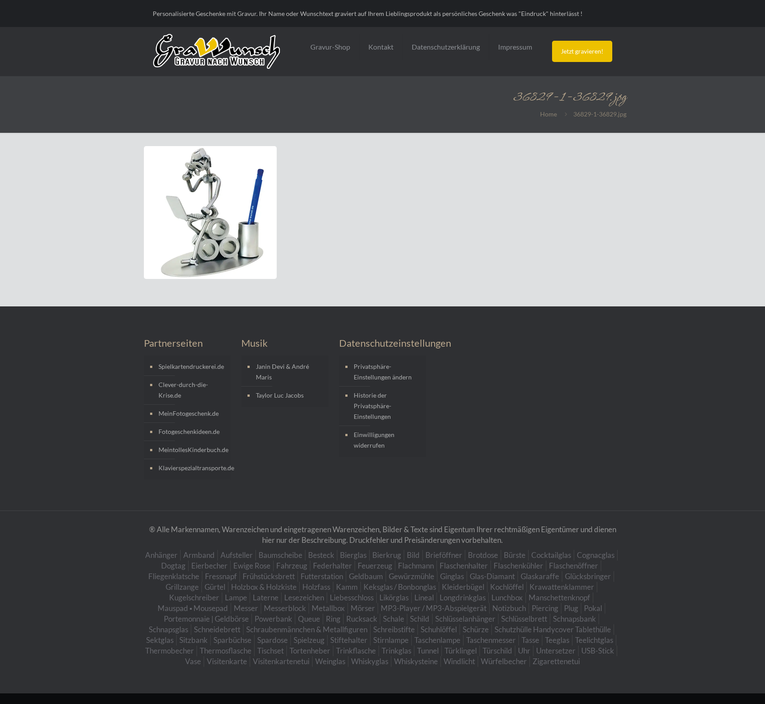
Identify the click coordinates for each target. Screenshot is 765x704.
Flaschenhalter (464, 565)
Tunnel (428, 650)
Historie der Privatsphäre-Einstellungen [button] (372, 405)
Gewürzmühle (411, 576)
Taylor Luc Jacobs (280, 395)
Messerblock (285, 608)
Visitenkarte (227, 661)
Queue (309, 618)
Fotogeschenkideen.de (189, 431)
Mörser (363, 608)
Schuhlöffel (439, 629)
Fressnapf (221, 576)
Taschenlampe (437, 640)
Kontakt (381, 47)
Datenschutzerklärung (446, 47)
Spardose (272, 640)
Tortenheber (310, 650)
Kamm (347, 587)
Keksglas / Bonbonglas (399, 587)
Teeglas (557, 640)
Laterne (265, 597)
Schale (393, 618)
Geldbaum (366, 576)
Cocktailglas (551, 555)
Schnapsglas (168, 629)
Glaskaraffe (540, 576)
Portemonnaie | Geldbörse (206, 618)
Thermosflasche (225, 650)
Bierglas (353, 555)
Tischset (270, 650)
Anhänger (161, 555)
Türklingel (460, 650)
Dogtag (173, 565)
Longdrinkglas (463, 597)
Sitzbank (193, 640)
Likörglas (394, 597)
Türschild (497, 650)
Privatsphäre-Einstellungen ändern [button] (383, 372)
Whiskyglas (369, 661)
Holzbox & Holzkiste (264, 587)
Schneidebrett (217, 629)
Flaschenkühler (518, 565)
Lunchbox (507, 597)
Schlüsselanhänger (465, 618)
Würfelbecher (504, 661)
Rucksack (361, 618)
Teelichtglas (594, 640)
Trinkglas (396, 650)
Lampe (236, 597)
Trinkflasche (356, 650)
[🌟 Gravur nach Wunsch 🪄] (216, 51)
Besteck (321, 555)
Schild (419, 618)
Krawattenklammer (561, 587)
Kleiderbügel (463, 587)
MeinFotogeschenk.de (188, 413)
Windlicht (459, 661)
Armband (199, 555)
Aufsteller (236, 555)
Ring (333, 618)
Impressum (515, 47)
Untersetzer (556, 650)
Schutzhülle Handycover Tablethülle (553, 629)
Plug (571, 608)
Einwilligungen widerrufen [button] (374, 440)
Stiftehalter (348, 640)
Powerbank (273, 618)
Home (548, 114)
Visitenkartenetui (281, 661)
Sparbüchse (232, 640)
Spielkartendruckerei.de (191, 366)
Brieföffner (443, 555)
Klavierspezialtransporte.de (192, 468)
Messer (246, 608)
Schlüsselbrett (524, 618)
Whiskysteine (416, 661)
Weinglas (330, 661)
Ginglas (452, 576)
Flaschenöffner (573, 565)
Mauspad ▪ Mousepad (193, 608)
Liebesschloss (352, 597)
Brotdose (483, 555)
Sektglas (160, 640)
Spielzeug (309, 640)
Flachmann (416, 565)
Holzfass (316, 587)
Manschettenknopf (559, 597)
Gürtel (215, 587)
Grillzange (182, 587)
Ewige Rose (251, 565)
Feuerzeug (375, 565)
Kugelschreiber (194, 597)
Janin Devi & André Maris (282, 372)
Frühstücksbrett (269, 576)
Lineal (424, 597)
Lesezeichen (304, 597)
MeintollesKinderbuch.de (192, 449)
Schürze (476, 629)
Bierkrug (386, 555)
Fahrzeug (291, 565)
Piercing (545, 608)
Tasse (530, 640)
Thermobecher (169, 650)
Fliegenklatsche (173, 576)
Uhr (524, 650)
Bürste (514, 555)
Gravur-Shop (330, 47)
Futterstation (322, 576)
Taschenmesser (491, 640)
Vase (193, 661)
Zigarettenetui (556, 661)
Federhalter (332, 565)
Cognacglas (595, 555)
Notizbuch (509, 608)
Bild (413, 555)
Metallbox (328, 608)
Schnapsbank (574, 618)
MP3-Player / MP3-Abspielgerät (434, 608)
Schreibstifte (394, 629)
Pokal (593, 608)
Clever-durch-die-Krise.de (183, 390)
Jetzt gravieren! (582, 51)
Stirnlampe (391, 640)
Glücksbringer (588, 576)
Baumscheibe (280, 555)
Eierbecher (209, 565)
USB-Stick (597, 650)
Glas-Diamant (492, 576)
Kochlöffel (507, 587)
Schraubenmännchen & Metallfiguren (306, 629)
